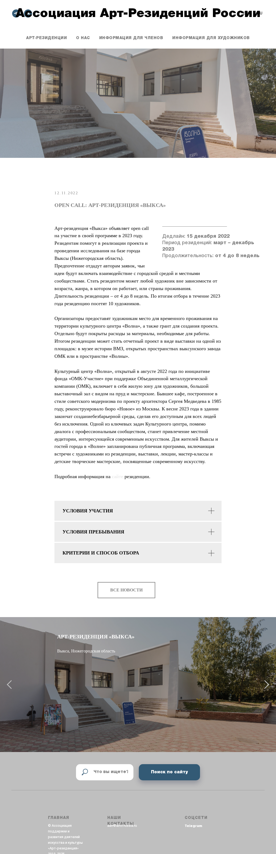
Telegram (193, 826)
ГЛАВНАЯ (58, 817)
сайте (118, 476)
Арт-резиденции (46, 38)
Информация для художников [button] (211, 38)
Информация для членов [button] (131, 38)
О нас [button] (83, 38)
